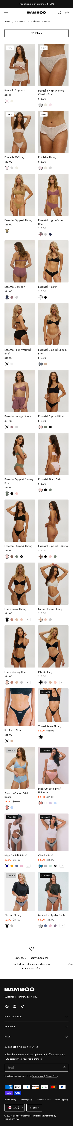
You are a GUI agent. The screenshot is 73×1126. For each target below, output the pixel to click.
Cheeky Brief (45, 856)
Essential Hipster (47, 287)
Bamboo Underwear (22, 1115)
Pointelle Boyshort (14, 90)
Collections (20, 21)
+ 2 (62, 926)
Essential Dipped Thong (18, 220)
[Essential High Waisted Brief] (53, 195)
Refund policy (10, 1099)
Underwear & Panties (40, 21)
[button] (6, 12)
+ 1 (28, 619)
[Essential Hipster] (53, 261)
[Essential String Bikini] (53, 454)
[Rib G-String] (53, 646)
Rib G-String (45, 672)
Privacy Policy (51, 1076)
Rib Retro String (13, 730)
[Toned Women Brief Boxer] (19, 768)
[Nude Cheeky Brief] (19, 646)
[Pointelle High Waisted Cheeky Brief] (53, 65)
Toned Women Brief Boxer (16, 795)
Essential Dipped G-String (53, 546)
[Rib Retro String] (19, 707)
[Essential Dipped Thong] (19, 195)
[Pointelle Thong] (53, 132)
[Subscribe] (64, 1067)
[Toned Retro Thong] (53, 705)
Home (7, 21)
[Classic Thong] (19, 891)
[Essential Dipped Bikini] (53, 391)
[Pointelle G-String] (19, 132)
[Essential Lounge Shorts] (19, 391)
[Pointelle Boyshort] (19, 65)
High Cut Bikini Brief (15, 856)
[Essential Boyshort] (19, 261)
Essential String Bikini (50, 479)
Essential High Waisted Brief (51, 222)
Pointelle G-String (14, 157)
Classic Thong (12, 915)
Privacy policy (26, 1099)
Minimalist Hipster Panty (51, 915)
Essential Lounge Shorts (17, 416)
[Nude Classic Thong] (53, 584)
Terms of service (44, 1099)
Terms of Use (38, 1076)
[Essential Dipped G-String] (53, 521)
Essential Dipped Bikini (51, 416)
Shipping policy (61, 1099)
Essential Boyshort (14, 287)
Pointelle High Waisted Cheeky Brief (51, 92)
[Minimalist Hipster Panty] (53, 891)
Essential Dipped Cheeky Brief (52, 352)
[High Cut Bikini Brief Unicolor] (53, 765)
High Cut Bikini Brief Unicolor (49, 790)
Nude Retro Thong (15, 609)
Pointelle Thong (47, 157)
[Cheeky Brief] (53, 832)
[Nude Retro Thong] (19, 584)
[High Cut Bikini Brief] (19, 832)
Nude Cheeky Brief (15, 672)
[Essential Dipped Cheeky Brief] (53, 324)
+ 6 (28, 866)
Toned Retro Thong (49, 726)
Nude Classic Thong (50, 609)
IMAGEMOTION (11, 1119)
